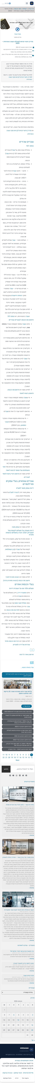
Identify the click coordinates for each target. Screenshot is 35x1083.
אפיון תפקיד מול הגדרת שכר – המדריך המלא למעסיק (18, 857)
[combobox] (23, 769)
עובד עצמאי (14, 52)
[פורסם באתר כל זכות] (32, 649)
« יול (33, 1040)
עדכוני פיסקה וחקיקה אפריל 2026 (22, 740)
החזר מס (26, 54)
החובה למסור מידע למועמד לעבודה (23, 963)
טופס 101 (10, 316)
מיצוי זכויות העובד (28, 976)
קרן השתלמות (24, 57)
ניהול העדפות (7, 1078)
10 (6, 755)
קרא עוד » (31, 835)
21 (6, 757)
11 (3, 755)
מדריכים (16, 49)
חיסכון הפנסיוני (23, 49)
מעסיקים (19, 52)
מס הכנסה (17, 9)
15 (23, 757)
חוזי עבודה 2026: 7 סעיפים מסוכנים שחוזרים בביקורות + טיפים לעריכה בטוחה (20, 722)
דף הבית (31, 9)
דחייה (16, 1078)
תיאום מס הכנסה (13, 390)
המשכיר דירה (22, 592)
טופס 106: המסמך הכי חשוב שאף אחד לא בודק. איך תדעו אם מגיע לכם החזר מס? (19, 744)
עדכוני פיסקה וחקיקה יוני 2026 (23, 727)
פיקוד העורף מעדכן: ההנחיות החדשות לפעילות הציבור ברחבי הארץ (19, 731)
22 (3, 757)
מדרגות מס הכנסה (12, 610)
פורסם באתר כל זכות (27, 654)
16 (32, 1025)
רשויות (24, 9)
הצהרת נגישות (7, 1073)
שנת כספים (18, 57)
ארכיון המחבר (17, 37)
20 (9, 757)
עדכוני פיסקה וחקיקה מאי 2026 (23, 736)
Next (17, 760)
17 (17, 757)
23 (32, 1030)
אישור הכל (25, 1078)
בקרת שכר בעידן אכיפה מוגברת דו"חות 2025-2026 (18, 712)
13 (29, 757)
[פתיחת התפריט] (27, 3)
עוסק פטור (15, 527)
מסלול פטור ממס (20, 603)
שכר (19, 596)
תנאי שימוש (18, 1073)
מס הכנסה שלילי (9, 54)
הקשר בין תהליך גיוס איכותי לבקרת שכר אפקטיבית (19, 910)
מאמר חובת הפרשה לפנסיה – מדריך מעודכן (20, 749)
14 (26, 757)
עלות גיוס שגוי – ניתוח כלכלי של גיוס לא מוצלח (20, 805)
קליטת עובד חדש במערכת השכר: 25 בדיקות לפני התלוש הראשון (19, 675)
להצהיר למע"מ (14, 492)
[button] (26, 775)
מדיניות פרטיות (28, 1073)
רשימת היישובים (16, 295)
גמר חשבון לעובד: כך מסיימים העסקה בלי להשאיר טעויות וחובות (18, 716)
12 (18, 1020)
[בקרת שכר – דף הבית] (6, 3)
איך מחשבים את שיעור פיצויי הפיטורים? (22, 951)
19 (12, 757)
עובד (13, 150)
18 (15, 757)
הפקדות (22, 54)
